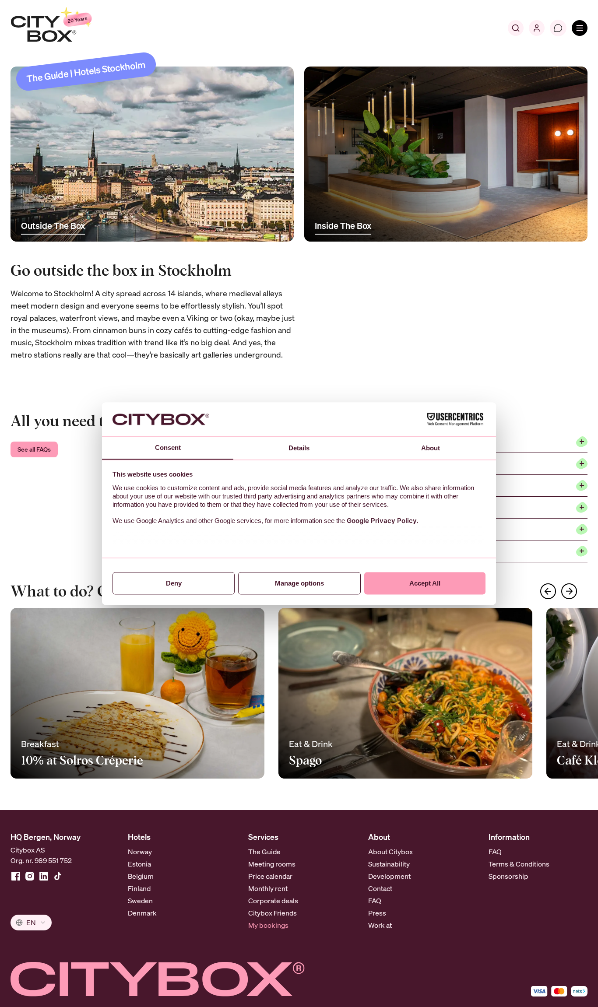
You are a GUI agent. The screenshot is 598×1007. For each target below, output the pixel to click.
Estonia (139, 864)
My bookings (268, 925)
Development (389, 876)
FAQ (374, 900)
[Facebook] (16, 876)
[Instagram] (30, 876)
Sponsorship (508, 876)
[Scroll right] (569, 591)
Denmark (142, 913)
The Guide (264, 851)
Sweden (140, 900)
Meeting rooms (271, 864)
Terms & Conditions (519, 864)
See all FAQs (34, 449)
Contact (380, 888)
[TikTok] (58, 876)
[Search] (515, 28)
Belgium (141, 876)
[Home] (72, 28)
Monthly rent (268, 888)
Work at (380, 925)
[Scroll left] (548, 591)
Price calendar (270, 876)
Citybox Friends (272, 913)
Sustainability (389, 864)
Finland (139, 888)
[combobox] (31, 922)
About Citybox (390, 851)
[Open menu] (579, 28)
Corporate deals (273, 900)
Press (377, 913)
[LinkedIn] (44, 876)
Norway (140, 851)
